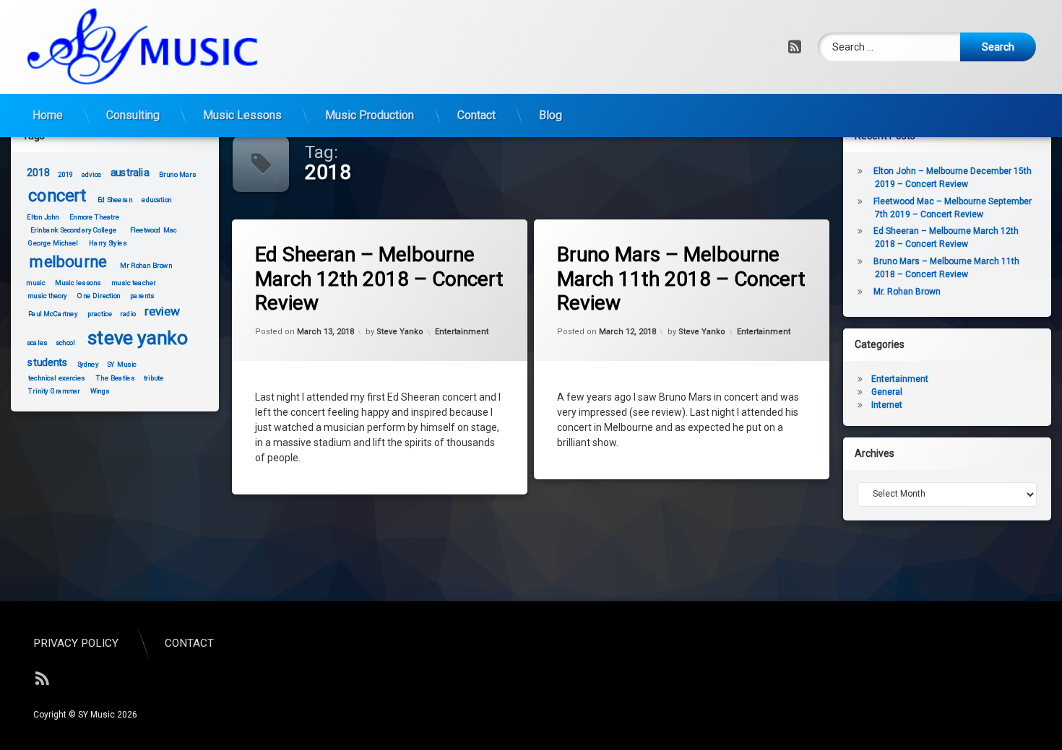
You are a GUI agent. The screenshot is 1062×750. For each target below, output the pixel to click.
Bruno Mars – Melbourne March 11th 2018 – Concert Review (681, 279)
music (35, 282)
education (156, 200)
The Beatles (115, 378)
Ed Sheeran (114, 200)
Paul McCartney (52, 313)
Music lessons (77, 282)
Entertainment (461, 331)
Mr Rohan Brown (146, 265)
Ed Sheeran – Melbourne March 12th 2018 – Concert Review (379, 279)
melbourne (68, 261)
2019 (66, 174)
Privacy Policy (75, 643)
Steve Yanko (399, 331)
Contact (476, 115)
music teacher (133, 282)
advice (91, 174)
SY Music (122, 363)
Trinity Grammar (54, 391)
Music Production (369, 115)
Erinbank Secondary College (73, 230)
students (47, 363)
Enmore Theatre (94, 217)
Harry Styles (107, 243)
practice (99, 313)
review (161, 311)
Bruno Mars (177, 174)
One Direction (98, 295)
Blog (550, 115)
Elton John (43, 217)
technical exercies (56, 378)
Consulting (133, 115)
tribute (153, 378)
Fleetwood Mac (152, 230)
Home (48, 115)
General (886, 392)
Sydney (87, 363)
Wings (99, 391)
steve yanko (137, 337)
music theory (47, 295)
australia (130, 173)
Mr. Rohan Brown (907, 292)
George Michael (53, 243)
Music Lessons (242, 115)
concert (57, 196)
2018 (38, 173)
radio (128, 313)
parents (142, 295)
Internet (886, 405)
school (64, 342)
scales (36, 342)
